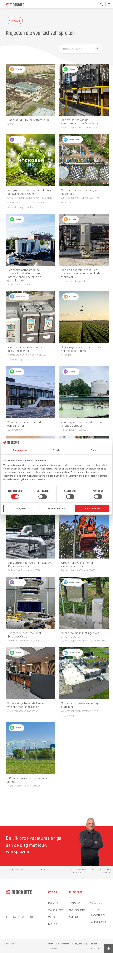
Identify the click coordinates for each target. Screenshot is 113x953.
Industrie (53, 902)
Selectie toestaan (56, 508)
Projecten (74, 902)
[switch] (42, 496)
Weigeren (21, 508)
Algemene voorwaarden (58, 943)
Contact (73, 916)
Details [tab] (56, 450)
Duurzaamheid (98, 921)
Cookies (53, 948)
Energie (52, 923)
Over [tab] (93, 450)
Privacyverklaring (79, 943)
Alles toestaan (92, 508)
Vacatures (96, 903)
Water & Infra (55, 909)
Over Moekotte (77, 909)
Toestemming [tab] (20, 450)
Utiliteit (52, 916)
